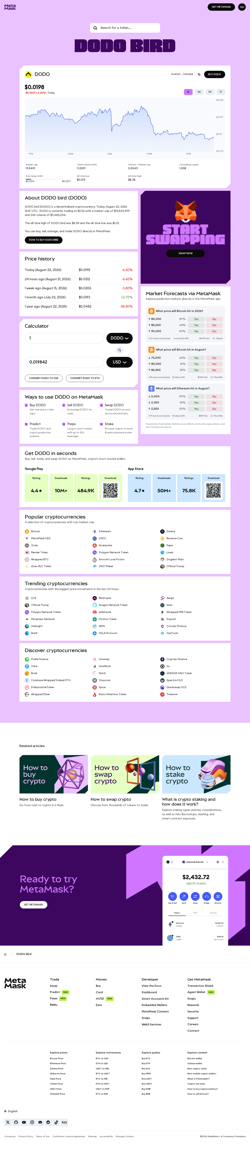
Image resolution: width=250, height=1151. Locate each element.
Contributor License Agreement (68, 1136)
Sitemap (92, 1136)
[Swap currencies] (119, 350)
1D (188, 92)
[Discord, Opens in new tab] (40, 1122)
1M (210, 92)
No (214, 319)
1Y (221, 92)
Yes (196, 319)
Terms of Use (42, 1136)
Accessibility (106, 1136)
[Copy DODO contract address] (199, 74)
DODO (117, 338)
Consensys (10, 1136)
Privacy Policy (26, 1136)
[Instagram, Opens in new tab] (32, 1122)
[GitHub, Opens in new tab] (16, 1122)
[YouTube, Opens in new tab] (24, 1122)
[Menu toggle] (242, 7)
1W (199, 92)
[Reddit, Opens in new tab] (48, 1122)
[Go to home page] (10, 7)
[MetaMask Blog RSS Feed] (64, 1122)
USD (117, 362)
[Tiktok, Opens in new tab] (56, 1122)
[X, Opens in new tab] (8, 1122)
